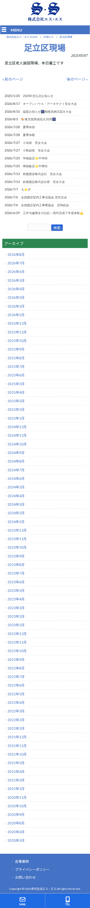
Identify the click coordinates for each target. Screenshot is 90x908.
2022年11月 (17, 642)
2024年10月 (17, 444)
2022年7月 (16, 677)
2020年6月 (16, 832)
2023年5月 (16, 590)
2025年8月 (16, 358)
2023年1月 (16, 625)
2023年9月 (16, 556)
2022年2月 (16, 720)
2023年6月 (16, 582)
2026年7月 (16, 263)
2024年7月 (16, 470)
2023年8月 (16, 565)
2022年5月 (16, 694)
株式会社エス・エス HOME (21, 36)
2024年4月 (16, 496)
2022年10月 (17, 651)
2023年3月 (16, 608)
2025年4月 (16, 392)
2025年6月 (16, 375)
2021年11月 (17, 746)
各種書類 (22, 861)
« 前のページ (12, 79)
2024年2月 (16, 513)
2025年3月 (16, 401)
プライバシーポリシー (32, 869)
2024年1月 (16, 522)
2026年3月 (16, 297)
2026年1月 (16, 315)
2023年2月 (16, 616)
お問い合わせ (25, 877)
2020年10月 (17, 806)
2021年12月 (17, 737)
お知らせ (48, 36)
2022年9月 (16, 659)
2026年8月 (16, 254)
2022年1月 (16, 728)
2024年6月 (16, 478)
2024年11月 (17, 435)
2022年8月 (16, 668)
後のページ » (77, 79)
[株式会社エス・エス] (45, 20)
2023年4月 (16, 599)
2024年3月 (16, 504)
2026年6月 (16, 271)
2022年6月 (16, 685)
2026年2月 (16, 306)
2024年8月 (16, 461)
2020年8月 (16, 823)
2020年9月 (16, 814)
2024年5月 (16, 487)
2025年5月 (16, 384)
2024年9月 (16, 453)
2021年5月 (16, 763)
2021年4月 (16, 771)
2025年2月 (16, 409)
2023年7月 (16, 573)
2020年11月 (17, 797)
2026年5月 (16, 280)
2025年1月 (16, 418)
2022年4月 (16, 702)
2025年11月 (17, 332)
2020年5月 (16, 840)
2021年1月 (16, 789)
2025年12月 (17, 323)
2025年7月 (16, 366)
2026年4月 (16, 289)
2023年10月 (17, 547)
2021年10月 (17, 754)
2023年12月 (17, 530)
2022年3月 (16, 711)
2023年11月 (17, 539)
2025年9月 (16, 349)
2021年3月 (16, 780)
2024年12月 (17, 427)
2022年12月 (17, 634)
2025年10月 (17, 341)
